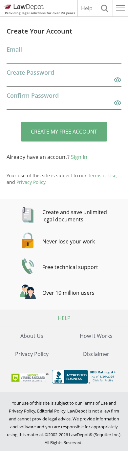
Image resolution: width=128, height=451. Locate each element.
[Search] (104, 8)
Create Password (30, 72)
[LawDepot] (24, 7)
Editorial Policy (51, 411)
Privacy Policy (32, 354)
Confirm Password (33, 95)
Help (87, 8)
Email (14, 49)
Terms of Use (95, 403)
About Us (31, 335)
